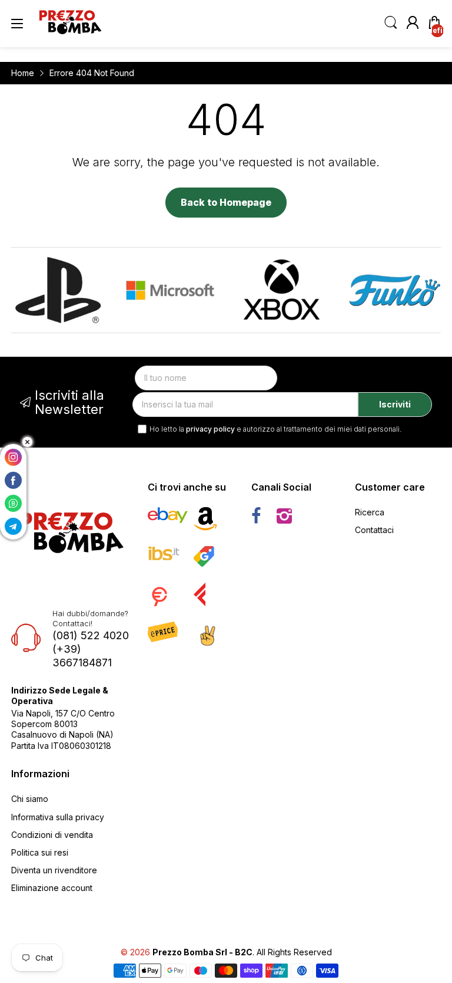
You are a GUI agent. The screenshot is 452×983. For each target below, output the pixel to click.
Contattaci (374, 530)
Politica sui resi (39, 852)
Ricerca (369, 512)
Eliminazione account (51, 888)
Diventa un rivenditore (54, 870)
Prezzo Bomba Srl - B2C (202, 952)
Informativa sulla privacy (57, 817)
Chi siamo (29, 799)
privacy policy (210, 429)
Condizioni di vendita (52, 835)
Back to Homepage (226, 202)
